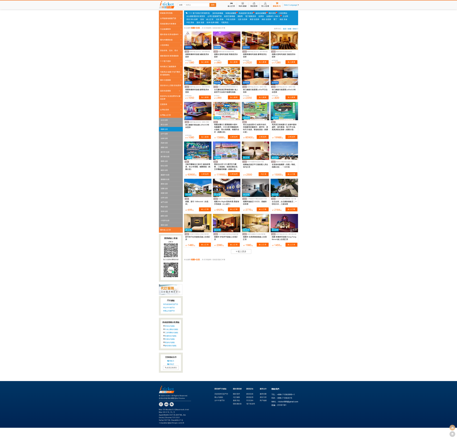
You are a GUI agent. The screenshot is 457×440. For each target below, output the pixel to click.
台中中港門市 (169, 308)
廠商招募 (263, 394)
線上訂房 (209, 19)
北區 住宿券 (242, 19)
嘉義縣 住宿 (165, 179)
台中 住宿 (164, 134)
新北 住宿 (164, 125)
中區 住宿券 (230, 19)
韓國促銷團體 (231, 13)
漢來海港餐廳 (217, 13)
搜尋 (212, 5)
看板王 (171, 361)
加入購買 (205, 62)
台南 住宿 (164, 138)
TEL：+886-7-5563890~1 (283, 394)
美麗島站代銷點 (170, 336)
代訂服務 (236, 397)
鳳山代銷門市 (169, 311)
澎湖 (202, 19)
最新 (284, 29)
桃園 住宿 (164, 129)
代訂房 (263, 174)
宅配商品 (224, 22)
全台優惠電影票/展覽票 (195, 16)
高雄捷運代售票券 (246, 13)
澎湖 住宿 (164, 211)
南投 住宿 (164, 170)
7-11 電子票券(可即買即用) (199, 13)
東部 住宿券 (254, 19)
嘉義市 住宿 (165, 175)
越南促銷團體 (261, 13)
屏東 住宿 (164, 184)
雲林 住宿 (164, 225)
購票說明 (249, 397)
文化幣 (285, 16)
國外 (215, 122)
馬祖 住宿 (164, 207)
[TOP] (452, 434)
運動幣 (240, 16)
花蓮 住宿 (164, 193)
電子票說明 (250, 404)
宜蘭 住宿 (164, 188)
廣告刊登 (263, 397)
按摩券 (261, 16)
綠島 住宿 (164, 216)
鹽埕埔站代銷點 (170, 346)
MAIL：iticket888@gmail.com (284, 402)
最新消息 (236, 400)
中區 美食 (190, 22)
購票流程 (249, 394)
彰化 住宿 (164, 166)
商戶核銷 (263, 400)
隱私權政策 (237, 404)
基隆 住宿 (164, 147)
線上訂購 (291, 174)
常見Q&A (249, 400)
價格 (294, 29)
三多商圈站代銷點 (171, 333)
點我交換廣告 (171, 368)
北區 (186, 52)
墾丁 (275, 19)
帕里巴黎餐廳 (229, 16)
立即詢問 (234, 137)
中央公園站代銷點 (171, 329)
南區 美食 (283, 19)
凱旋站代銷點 (170, 342)
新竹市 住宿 (165, 152)
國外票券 (272, 13)
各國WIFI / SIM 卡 (273, 16)
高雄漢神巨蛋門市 (171, 304)
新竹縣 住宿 (165, 156)
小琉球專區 (282, 13)
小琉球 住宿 (165, 220)
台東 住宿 (164, 198)
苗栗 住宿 (164, 161)
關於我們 (236, 394)
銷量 (289, 29)
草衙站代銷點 (170, 326)
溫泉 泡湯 (200, 22)
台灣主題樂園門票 (214, 16)
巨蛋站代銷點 (170, 339)
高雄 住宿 (164, 143)
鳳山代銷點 (218, 397)
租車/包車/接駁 (213, 22)
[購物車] (452, 427)
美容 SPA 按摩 (192, 19)
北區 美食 (220, 19)
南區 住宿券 (266, 19)
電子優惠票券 (250, 16)
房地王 (171, 364)
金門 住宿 (164, 202)
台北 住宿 (164, 120)
